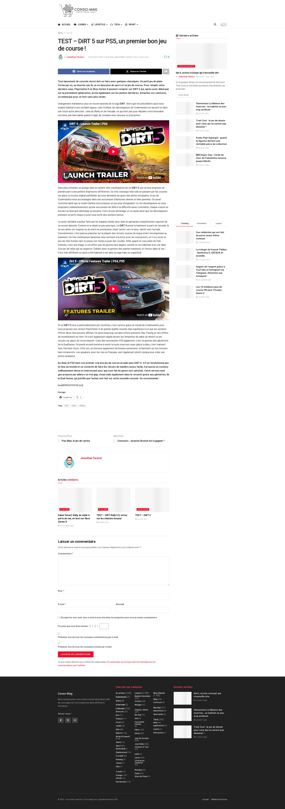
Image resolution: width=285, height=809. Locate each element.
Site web (120, 604)
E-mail (62, 604)
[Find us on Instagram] (75, 720)
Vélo (118, 767)
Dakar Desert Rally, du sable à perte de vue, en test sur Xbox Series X (74, 518)
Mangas (138, 705)
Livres (137, 758)
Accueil (66, 24)
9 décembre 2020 (95, 57)
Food (118, 722)
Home (60, 33)
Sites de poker (141, 776)
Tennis (119, 763)
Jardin (118, 726)
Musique (138, 770)
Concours (157, 702)
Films (137, 730)
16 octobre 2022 (67, 526)
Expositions (158, 711)
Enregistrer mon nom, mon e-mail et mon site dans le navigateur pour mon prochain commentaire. (109, 617)
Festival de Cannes (139, 723)
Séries (137, 733)
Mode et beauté (123, 737)
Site (155, 699)
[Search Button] (215, 24)
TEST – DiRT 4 (143, 515)
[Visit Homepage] (78, 10)
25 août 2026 (203, 77)
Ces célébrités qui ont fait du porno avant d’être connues (210, 235)
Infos (118, 701)
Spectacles (158, 714)
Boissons (120, 712)
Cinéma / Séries (141, 710)
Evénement (121, 697)
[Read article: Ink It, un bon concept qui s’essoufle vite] (201, 56)
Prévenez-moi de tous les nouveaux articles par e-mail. (85, 647)
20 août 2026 (203, 148)
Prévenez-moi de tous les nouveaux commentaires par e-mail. (88, 637)
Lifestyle (100, 24)
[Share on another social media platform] (166, 71)
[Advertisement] (173, 10)
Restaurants (121, 782)
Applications (158, 726)
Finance (119, 719)
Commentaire (65, 553)
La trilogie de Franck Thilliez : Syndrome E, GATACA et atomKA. (211, 252)
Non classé (159, 693)
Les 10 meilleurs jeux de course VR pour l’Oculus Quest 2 (209, 290)
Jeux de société (186, 66)
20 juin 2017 (142, 519)
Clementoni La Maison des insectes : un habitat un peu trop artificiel (211, 106)
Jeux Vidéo (119, 57)
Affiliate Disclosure (219, 799)
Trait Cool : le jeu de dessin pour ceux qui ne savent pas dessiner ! (211, 123)
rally (74, 406)
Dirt (66, 406)
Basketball (120, 749)
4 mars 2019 (103, 522)
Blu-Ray (138, 715)
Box (117, 715)
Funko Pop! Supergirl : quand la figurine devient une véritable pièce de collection (211, 140)
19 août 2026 (203, 165)
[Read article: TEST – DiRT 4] (152, 500)
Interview (120, 704)
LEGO (137, 754)
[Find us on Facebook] (61, 720)
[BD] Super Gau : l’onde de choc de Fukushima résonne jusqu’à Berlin (211, 158)
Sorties (157, 707)
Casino (156, 729)
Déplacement (121, 752)
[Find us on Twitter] (68, 720)
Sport (132, 24)
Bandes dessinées (142, 696)
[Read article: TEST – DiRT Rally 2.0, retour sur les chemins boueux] (113, 500)
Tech (117, 24)
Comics (138, 701)
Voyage (119, 775)
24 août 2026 (203, 114)
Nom (61, 590)
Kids (117, 729)
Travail (119, 772)
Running (119, 759)
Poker (137, 773)
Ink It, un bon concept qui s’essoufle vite (197, 72)
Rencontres (158, 733)
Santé (118, 742)
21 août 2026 (203, 131)
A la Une (69, 33)
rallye (82, 406)
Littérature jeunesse (139, 762)
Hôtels (119, 778)
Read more (185, 94)
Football (119, 756)
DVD (136, 718)
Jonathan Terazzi (75, 57)
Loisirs (82, 24)
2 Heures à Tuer (142, 747)
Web (155, 723)
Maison (119, 733)
